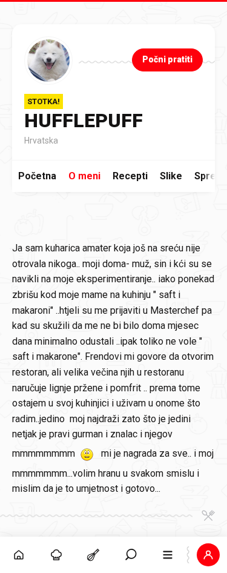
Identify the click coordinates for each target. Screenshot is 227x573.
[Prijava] (208, 555)
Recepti (130, 176)
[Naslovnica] (19, 555)
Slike (171, 176)
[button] (131, 555)
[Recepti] (93, 555)
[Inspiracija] (56, 555)
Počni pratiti (167, 59)
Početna (37, 176)
